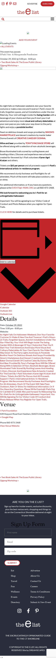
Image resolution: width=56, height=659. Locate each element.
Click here (6, 212)
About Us (35, 576)
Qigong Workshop (9, 65)
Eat (12, 570)
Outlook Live (6, 314)
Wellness (15, 592)
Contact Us (35, 581)
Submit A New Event (40, 602)
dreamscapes (37, 650)
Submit (12, 562)
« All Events (6, 46)
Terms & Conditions (40, 592)
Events (14, 597)
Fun (13, 586)
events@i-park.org (23, 187)
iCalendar (4, 307)
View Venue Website (9, 425)
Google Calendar (8, 304)
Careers (34, 586)
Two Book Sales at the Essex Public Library (20, 62)
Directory (15, 602)
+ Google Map (6, 417)
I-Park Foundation (8, 410)
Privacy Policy (37, 597)
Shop (13, 576)
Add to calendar (7, 261)
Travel (14, 581)
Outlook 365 (6, 310)
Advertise (35, 570)
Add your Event (28, 40)
